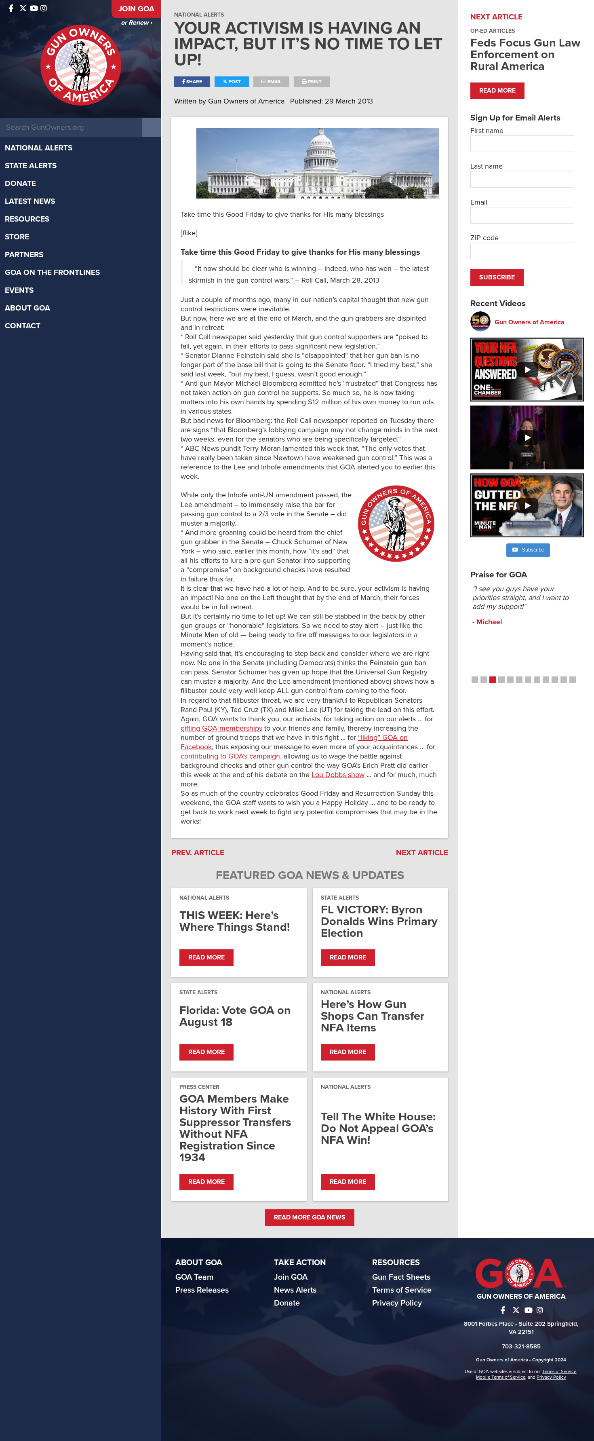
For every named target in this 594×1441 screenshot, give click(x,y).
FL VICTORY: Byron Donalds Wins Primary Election (379, 921)
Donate (20, 183)
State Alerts (31, 165)
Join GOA (136, 8)
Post (234, 82)
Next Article (422, 852)
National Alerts (38, 148)
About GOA (27, 308)
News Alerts (295, 1290)
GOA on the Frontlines (52, 272)
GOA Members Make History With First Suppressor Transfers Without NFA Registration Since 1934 (235, 1128)
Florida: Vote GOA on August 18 (235, 1016)
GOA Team (194, 1277)
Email (273, 82)
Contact (22, 325)
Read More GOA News (309, 1217)
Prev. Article (197, 852)
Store (17, 236)
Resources (27, 219)
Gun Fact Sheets (401, 1277)
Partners (24, 254)
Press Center (199, 1087)
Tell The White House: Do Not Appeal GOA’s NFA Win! (378, 1128)
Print (314, 82)
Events (19, 290)
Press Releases (202, 1290)
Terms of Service (402, 1290)
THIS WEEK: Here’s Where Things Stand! (234, 921)
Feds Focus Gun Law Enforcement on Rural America (525, 54)
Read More (206, 957)
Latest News (30, 201)
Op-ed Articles (492, 30)
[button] (475, 679)
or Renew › (136, 22)
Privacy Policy (397, 1303)
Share (193, 82)
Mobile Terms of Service (500, 1377)
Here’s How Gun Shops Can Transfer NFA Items (372, 1015)
